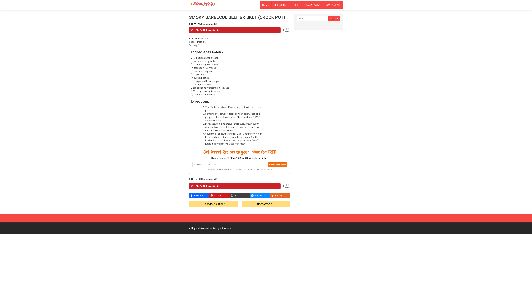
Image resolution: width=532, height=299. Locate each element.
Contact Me (333, 4)
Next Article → (266, 204)
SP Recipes (280, 4)
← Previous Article (213, 204)
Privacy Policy (312, 4)
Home (265, 4)
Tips (296, 4)
